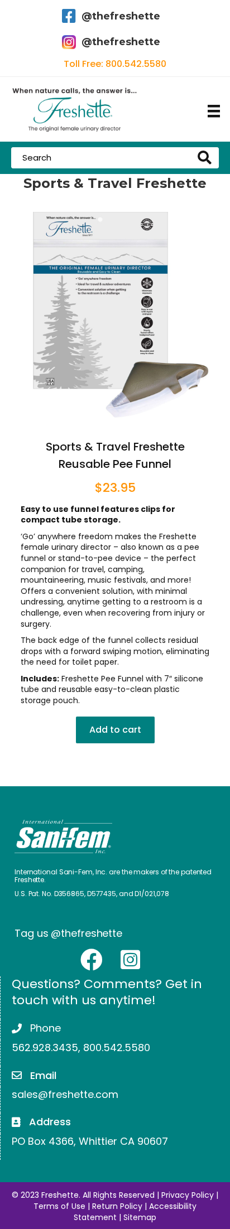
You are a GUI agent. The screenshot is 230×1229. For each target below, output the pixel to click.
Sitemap (139, 1217)
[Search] (207, 157)
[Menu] (213, 110)
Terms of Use (59, 1206)
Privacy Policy (187, 1195)
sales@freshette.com (65, 1094)
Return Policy (117, 1206)
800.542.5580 (136, 63)
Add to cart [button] (115, 729)
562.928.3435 (45, 1047)
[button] (91, 959)
